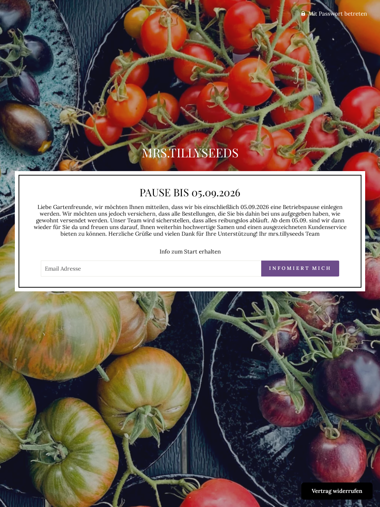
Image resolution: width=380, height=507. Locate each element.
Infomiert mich (300, 268)
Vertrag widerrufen (337, 490)
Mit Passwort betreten (337, 13)
